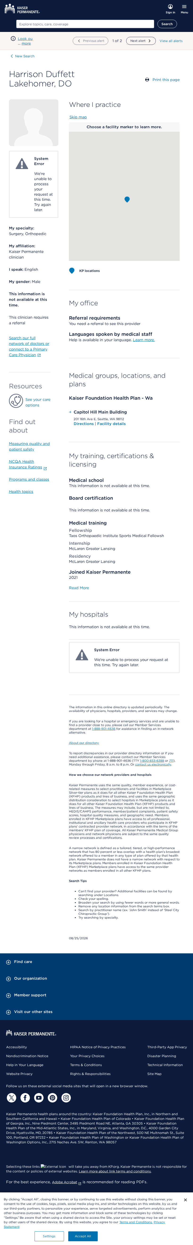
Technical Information (165, 1065)
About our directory (84, 743)
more (26, 43)
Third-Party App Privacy (167, 1047)
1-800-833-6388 (152, 760)
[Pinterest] (51, 1097)
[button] (127, 199)
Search (167, 24)
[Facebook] (24, 1097)
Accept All (83, 1236)
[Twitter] (11, 1097)
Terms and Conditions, (136, 1222)
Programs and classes (29, 479)
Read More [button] (79, 588)
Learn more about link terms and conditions (115, 1171)
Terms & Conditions (86, 1065)
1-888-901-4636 (103, 729)
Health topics (21, 491)
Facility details (111, 423)
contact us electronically (153, 764)
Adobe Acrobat (64, 1182)
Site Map (154, 1074)
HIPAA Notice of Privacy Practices (98, 1047)
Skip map (78, 117)
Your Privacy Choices (87, 1056)
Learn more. (144, 340)
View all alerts (171, 41)
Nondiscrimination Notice (27, 1056)
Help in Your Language (24, 1065)
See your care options (37, 402)
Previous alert (93, 41)
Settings (49, 1236)
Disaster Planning (161, 1056)
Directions (84, 423)
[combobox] (85, 24)
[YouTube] (38, 1097)
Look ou (25, 39)
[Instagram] (65, 1097)
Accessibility (16, 1047)
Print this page (166, 79)
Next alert (137, 41)
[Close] (185, 1200)
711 (171, 760)
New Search (25, 56)
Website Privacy (19, 1074)
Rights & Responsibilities (90, 1074)
